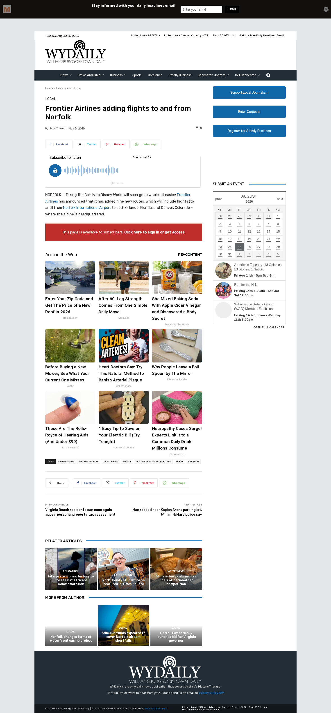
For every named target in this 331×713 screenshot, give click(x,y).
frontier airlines (88, 461)
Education (70, 571)
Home (49, 88)
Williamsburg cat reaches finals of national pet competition (176, 580)
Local (77, 88)
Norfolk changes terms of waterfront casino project (71, 639)
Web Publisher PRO (156, 708)
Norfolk (126, 461)
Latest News (63, 88)
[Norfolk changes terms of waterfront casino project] (71, 625)
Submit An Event (228, 184)
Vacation (193, 461)
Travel (179, 461)
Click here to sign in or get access (154, 232)
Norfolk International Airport (87, 207)
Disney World (66, 461)
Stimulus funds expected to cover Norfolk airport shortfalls (123, 637)
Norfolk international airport (153, 461)
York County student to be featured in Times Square (123, 582)
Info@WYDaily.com (211, 693)
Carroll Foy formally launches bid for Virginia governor (176, 637)
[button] (268, 75)
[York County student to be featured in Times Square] (124, 569)
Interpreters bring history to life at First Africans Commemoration (71, 580)
